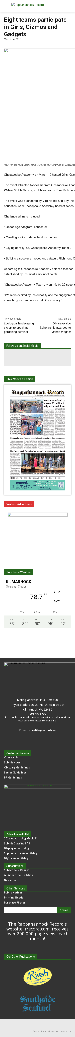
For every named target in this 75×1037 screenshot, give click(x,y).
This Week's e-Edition (19, 379)
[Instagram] (37, 357)
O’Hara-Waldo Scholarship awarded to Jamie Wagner (55, 328)
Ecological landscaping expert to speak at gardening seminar (19, 328)
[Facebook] (21, 357)
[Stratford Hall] (37, 538)
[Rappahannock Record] (37, 6)
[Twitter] (54, 357)
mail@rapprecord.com (43, 730)
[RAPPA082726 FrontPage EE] (38, 492)
